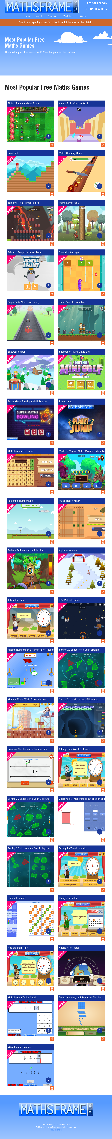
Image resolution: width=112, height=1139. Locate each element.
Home (27, 16)
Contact (83, 16)
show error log (56, 1130)
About (39, 16)
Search (99, 9)
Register (92, 3)
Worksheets (69, 16)
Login (103, 3)
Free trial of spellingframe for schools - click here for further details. (56, 22)
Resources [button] (53, 16)
